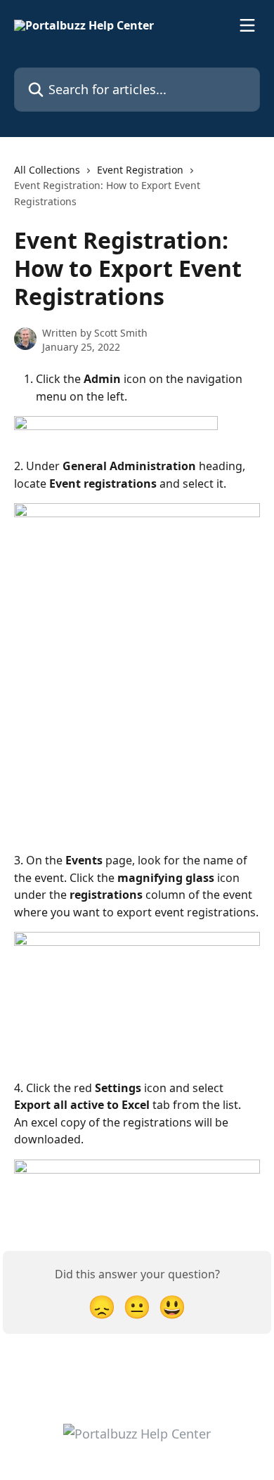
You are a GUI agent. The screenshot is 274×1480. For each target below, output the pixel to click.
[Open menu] (247, 25)
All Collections (47, 169)
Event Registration (140, 169)
